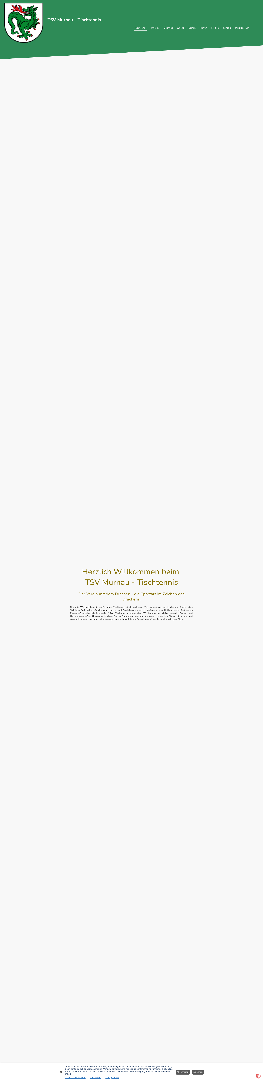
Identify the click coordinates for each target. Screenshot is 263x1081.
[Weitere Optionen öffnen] (255, 27)
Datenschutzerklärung (75, 1077)
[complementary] (258, 1076)
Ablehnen (198, 1072)
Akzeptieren (182, 1072)
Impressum (95, 1077)
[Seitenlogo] (23, 23)
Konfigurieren (112, 1077)
